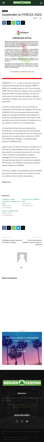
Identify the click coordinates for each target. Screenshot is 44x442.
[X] (9, 23)
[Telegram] (18, 23)
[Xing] (22, 268)
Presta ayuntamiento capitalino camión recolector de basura (32, 242)
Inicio (3, 8)
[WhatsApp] (13, 23)
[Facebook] (4, 23)
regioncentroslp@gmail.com (22, 407)
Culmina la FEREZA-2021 (10, 211)
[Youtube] (27, 421)
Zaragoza (9, 8)
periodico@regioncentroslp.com (25, 405)
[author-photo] (22, 262)
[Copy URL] (23, 23)
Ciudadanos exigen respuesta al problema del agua (10, 201)
